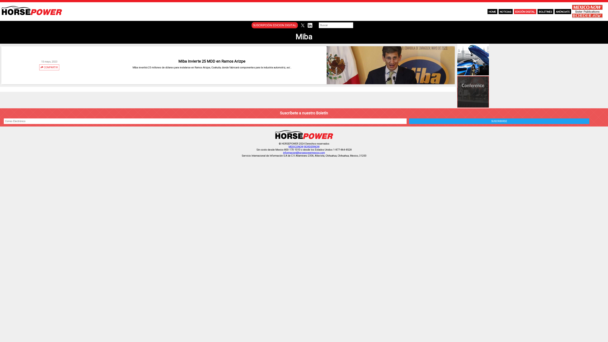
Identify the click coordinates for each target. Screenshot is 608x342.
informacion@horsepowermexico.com (304, 152)
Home (492, 11)
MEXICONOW (296, 146)
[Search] (355, 25)
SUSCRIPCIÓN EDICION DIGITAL (274, 25)
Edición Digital (525, 11)
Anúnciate (563, 11)
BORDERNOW (312, 146)
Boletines (545, 11)
